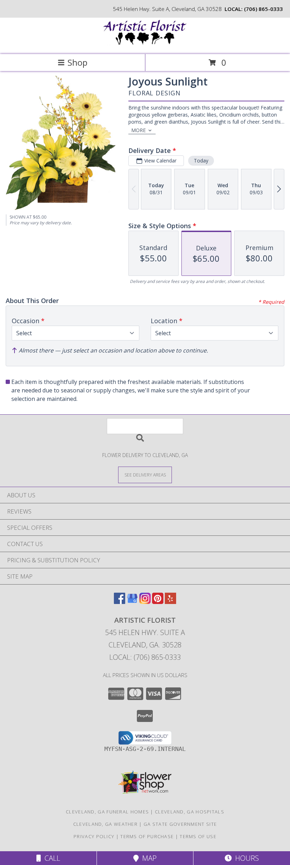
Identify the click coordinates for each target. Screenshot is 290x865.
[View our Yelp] (170, 602)
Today (201, 160)
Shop (77, 62)
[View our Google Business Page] (132, 602)
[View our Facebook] (119, 602)
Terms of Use (198, 836)
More (138, 130)
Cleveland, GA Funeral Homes (107, 811)
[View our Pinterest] (157, 602)
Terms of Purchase (147, 836)
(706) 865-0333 (263, 8)
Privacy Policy (94, 836)
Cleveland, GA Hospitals (189, 811)
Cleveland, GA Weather (105, 824)
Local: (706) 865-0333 (145, 657)
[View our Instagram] (145, 602)
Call (50, 858)
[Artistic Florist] (145, 44)
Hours (245, 858)
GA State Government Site (180, 824)
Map (148, 858)
